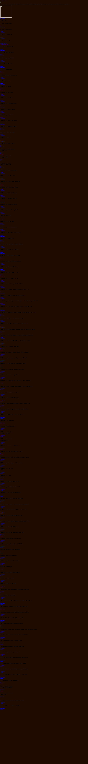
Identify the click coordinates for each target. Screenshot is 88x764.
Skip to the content (4, 0)
